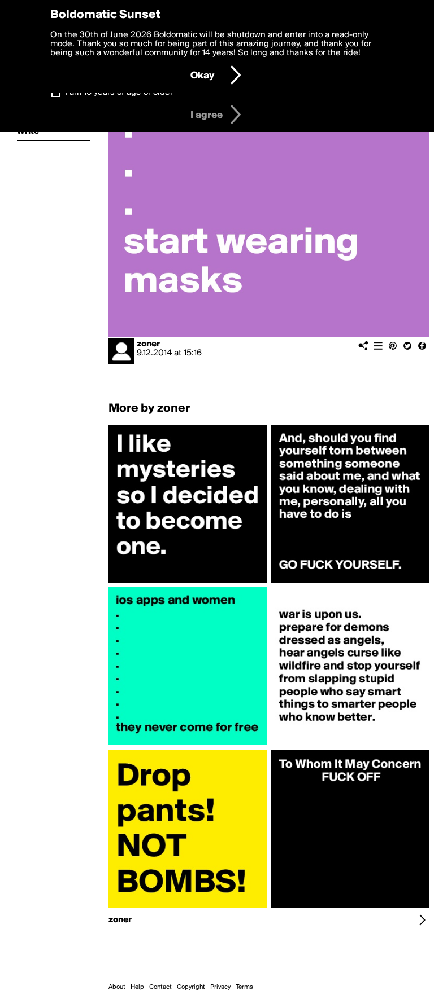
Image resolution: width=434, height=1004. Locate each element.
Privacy (220, 987)
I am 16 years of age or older (119, 92)
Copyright (191, 987)
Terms (244, 987)
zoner (148, 344)
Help (137, 987)
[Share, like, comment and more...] (187, 582)
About (116, 987)
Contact (160, 987)
